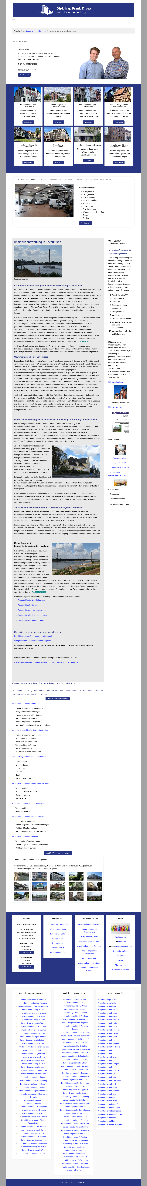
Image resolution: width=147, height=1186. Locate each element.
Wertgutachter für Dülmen (107, 1037)
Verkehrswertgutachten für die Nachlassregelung (30, 783)
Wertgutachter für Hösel (107, 1084)
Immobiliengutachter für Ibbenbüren (75, 1076)
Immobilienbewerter (57, 934)
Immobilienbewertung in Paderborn (33, 1107)
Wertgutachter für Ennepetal (108, 1043)
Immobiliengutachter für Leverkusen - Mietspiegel (33, 636)
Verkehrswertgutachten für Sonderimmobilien (29, 757)
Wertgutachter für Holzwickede (109, 1081)
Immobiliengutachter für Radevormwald (75, 1103)
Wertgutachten (57, 938)
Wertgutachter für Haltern (107, 1057)
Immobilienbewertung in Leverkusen (33, 1070)
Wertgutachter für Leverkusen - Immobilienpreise (32, 641)
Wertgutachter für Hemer (107, 1067)
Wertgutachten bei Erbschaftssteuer (31, 600)
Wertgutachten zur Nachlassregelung (32, 610)
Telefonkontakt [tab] (20, 41)
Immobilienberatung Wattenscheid (33, 1000)
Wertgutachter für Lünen (107, 1118)
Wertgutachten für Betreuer (28, 605)
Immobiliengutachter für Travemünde (75, 1130)
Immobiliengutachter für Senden (75, 1117)
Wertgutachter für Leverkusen (109, 1107)
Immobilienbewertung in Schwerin (33, 1126)
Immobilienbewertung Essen (89, 924)
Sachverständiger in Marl (107, 1000)
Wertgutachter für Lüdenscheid (109, 1111)
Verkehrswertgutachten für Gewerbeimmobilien (30, 730)
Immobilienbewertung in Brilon (33, 1020)
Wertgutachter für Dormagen (108, 1030)
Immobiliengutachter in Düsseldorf (75, 1164)
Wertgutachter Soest (89, 958)
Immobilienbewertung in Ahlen (33, 1010)
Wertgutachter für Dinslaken (108, 1026)
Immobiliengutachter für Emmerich (75, 1053)
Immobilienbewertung (123, 946)
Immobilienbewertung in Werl (33, 1150)
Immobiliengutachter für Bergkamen (75, 1032)
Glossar (121, 960)
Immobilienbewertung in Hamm (33, 1050)
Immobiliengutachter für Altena (75, 1013)
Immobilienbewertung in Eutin (33, 1033)
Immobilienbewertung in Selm (33, 1133)
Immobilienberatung (57, 953)
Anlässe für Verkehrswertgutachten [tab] (56, 179)
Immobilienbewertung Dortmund (89, 946)
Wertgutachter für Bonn (106, 1010)
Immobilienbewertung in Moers (33, 1087)
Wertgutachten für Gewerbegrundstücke (33, 615)
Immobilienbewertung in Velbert (33, 1140)
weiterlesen (28, 122)
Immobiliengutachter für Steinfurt (75, 1127)
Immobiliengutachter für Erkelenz (75, 1059)
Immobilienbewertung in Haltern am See (33, 1047)
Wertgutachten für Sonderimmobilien (32, 620)
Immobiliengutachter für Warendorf (75, 1140)
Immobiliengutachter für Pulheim (75, 1100)
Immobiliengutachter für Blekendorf (75, 1039)
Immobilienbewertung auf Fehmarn (33, 1003)
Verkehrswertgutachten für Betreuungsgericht (29, 816)
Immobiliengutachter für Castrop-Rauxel (75, 1049)
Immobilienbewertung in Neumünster (33, 1091)
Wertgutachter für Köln (106, 1097)
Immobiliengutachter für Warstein (75, 1144)
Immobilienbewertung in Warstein (33, 1147)
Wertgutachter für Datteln (107, 1023)
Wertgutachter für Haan (106, 1050)
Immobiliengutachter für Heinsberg (75, 1070)
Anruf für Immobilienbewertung (57, 698)
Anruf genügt (24, 75)
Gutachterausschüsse (120, 970)
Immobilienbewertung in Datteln (33, 1023)
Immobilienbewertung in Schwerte (33, 1130)
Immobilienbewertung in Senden (33, 1137)
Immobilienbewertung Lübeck (89, 963)
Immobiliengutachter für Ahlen (75, 1009)
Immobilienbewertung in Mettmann (33, 1084)
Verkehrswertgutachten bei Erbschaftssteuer (29, 803)
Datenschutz (120, 956)
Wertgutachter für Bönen (107, 1006)
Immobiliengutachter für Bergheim (75, 1023)
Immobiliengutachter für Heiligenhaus (75, 1066)
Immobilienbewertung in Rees (33, 1113)
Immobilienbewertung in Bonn (33, 1016)
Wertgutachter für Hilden (107, 1077)
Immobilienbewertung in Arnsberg (33, 1013)
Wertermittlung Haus (58, 929)
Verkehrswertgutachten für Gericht (25, 703)
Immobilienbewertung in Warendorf (33, 1143)
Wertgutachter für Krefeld (107, 1101)
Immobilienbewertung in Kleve (33, 1064)
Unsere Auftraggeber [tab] (25, 179)
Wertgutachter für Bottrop (107, 1016)
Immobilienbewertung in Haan (33, 1043)
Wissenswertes (120, 965)
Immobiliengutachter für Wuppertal (75, 1160)
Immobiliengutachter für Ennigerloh (75, 1056)
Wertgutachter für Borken (107, 1013)
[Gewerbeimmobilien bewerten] (120, 482)
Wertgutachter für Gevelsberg (109, 1047)
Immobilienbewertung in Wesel (33, 1153)
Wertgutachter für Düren (107, 1040)
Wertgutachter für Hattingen (108, 1064)
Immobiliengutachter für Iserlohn (75, 1080)
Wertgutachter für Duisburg (108, 1033)
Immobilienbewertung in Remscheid (33, 1117)
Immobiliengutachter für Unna (75, 1134)
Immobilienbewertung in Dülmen (33, 1030)
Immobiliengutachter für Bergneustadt (75, 1036)
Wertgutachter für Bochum (89, 941)
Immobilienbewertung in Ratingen (33, 1110)
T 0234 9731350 (26, 952)
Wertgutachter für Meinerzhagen (110, 1124)
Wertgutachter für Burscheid (108, 1020)
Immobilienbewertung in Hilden (33, 1057)
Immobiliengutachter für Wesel (75, 1157)
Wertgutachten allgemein (120, 458)
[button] (21, 876)
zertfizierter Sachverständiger (58, 924)
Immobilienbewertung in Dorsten (33, 1026)
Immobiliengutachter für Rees (75, 1107)
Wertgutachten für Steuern (120, 467)
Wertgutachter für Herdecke (108, 1070)
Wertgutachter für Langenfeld (109, 1104)
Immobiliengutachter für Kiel (75, 1086)
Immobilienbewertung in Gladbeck (33, 1037)
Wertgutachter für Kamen (107, 1087)
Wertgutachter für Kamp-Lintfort (109, 1091)
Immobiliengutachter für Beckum (75, 1019)
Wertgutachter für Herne (89, 937)
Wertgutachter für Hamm (107, 1060)
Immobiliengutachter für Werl (75, 1147)
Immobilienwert (58, 948)
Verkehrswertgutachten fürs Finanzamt (26, 836)
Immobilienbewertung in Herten (33, 1054)
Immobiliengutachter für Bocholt (75, 1042)
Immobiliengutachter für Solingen (75, 1120)
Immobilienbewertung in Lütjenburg (33, 1081)
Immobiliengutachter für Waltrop (75, 1137)
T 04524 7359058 (26, 967)
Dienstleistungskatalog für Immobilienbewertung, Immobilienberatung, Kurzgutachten (46, 662)
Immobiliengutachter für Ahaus (75, 1006)
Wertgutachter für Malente (107, 1121)
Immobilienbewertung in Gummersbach (33, 1006)
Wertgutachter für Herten (107, 1074)
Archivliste (122, 942)
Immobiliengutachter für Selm (75, 1113)
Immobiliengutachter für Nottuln (75, 1093)
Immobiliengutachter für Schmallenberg (75, 1110)
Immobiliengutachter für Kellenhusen (75, 1083)
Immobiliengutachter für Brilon (75, 1046)
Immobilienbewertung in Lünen (33, 1077)
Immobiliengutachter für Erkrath (75, 1063)
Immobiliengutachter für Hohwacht (75, 1073)
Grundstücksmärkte (120, 951)
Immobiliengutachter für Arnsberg (75, 1016)
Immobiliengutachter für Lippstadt (75, 1090)
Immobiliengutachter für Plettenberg (75, 1097)
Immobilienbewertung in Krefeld (33, 1067)
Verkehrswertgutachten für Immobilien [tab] (93, 179)
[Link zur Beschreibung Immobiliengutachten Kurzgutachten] (120, 423)
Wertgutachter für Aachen (107, 1003)
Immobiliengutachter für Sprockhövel (75, 1123)
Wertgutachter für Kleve (107, 1094)
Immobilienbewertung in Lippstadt (33, 1074)
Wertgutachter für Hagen (107, 1054)
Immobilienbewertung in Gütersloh (33, 1040)
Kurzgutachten (57, 943)
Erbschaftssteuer (116, 382)
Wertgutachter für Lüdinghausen (110, 1114)
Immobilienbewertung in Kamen (33, 1060)
